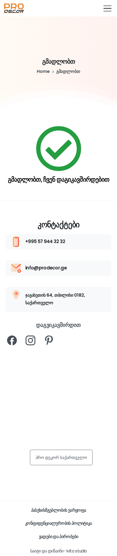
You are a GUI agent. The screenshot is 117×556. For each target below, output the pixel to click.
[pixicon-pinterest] (49, 340)
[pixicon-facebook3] (12, 340)
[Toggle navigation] (107, 8)
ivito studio (76, 551)
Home (43, 71)
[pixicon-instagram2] (30, 340)
